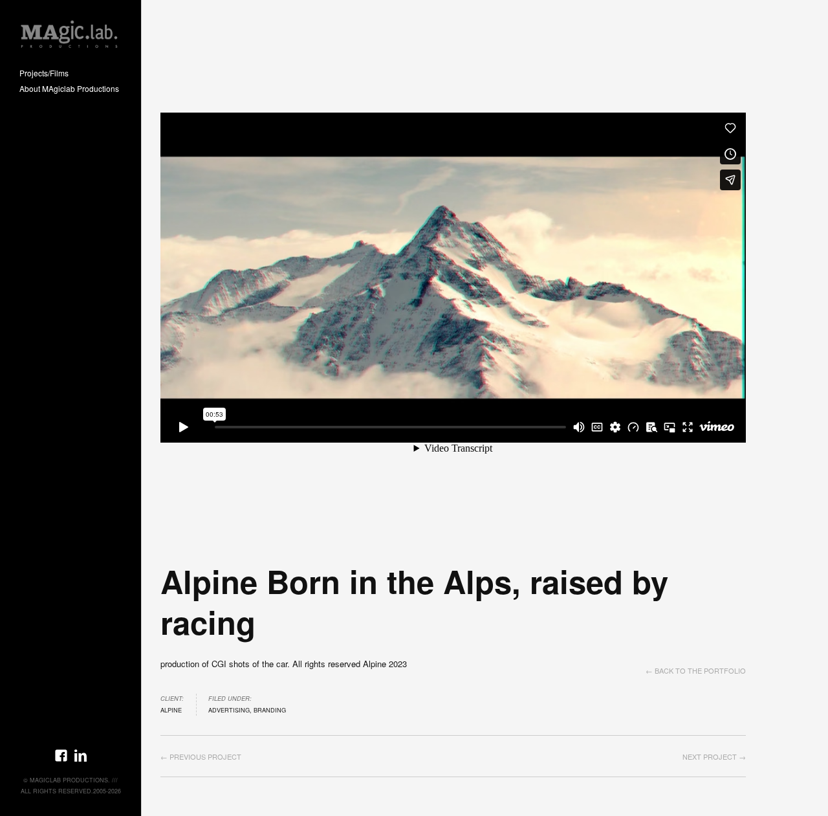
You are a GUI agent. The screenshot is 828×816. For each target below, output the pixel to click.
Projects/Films (44, 73)
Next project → (714, 756)
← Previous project (200, 756)
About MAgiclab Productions (69, 89)
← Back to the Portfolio (696, 670)
